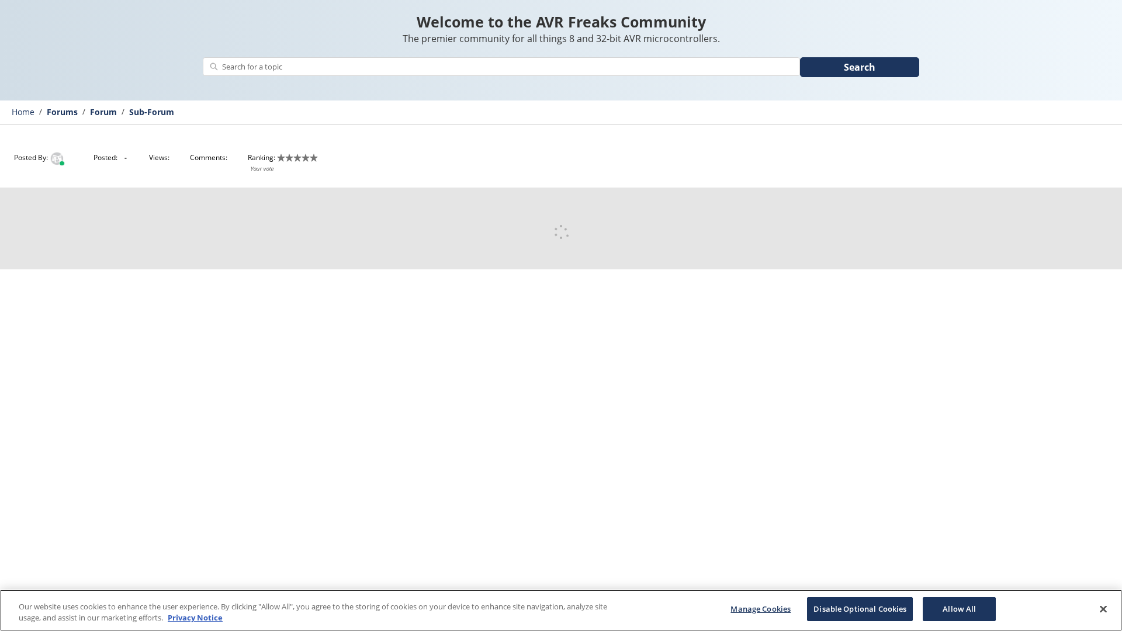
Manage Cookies (760, 609)
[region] (561, 610)
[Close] (1103, 609)
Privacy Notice (195, 618)
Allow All (959, 609)
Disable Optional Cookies (859, 609)
